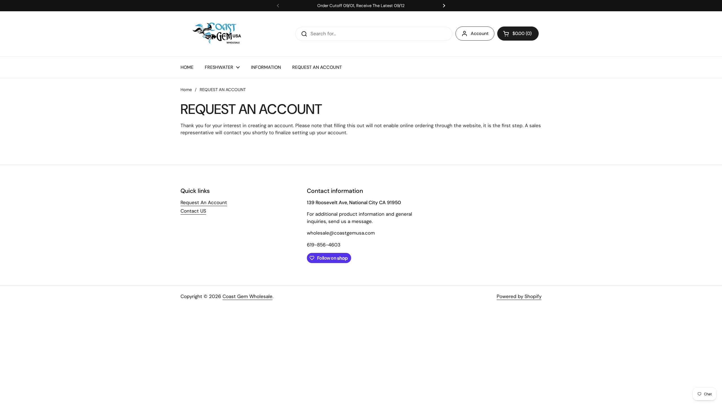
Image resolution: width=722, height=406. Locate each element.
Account (479, 33)
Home (186, 89)
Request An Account (203, 202)
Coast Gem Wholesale (247, 296)
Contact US (193, 211)
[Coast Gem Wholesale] (220, 34)
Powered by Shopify (519, 296)
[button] (518, 34)
